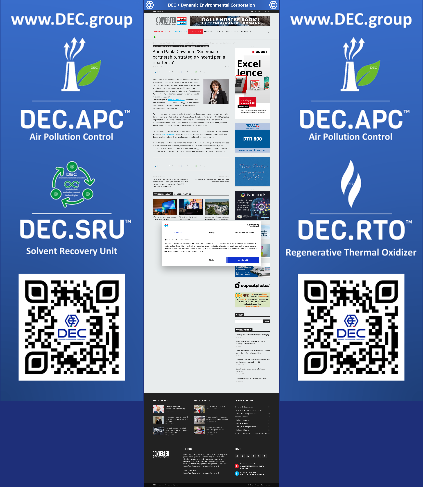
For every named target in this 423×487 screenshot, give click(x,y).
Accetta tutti (243, 260)
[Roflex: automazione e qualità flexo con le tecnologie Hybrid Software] (158, 420)
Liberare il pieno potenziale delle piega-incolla (251, 379)
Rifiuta (211, 260)
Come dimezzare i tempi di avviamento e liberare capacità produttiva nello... (176, 430)
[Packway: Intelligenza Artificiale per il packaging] (158, 409)
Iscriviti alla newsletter (252, 466)
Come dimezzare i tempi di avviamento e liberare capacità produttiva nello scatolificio (253, 352)
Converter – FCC (161, 31)
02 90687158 (191, 471)
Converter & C (179, 31)
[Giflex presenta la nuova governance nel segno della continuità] (165, 207)
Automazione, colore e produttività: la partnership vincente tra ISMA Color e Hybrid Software (217, 219)
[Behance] (255, 11)
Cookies (250, 485)
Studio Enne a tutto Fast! (215, 406)
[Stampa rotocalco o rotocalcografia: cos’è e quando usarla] (199, 430)
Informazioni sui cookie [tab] (244, 233)
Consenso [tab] (178, 233)
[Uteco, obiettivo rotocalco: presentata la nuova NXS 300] (199, 420)
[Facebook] (262, 11)
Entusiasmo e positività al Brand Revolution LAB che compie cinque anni (212, 180)
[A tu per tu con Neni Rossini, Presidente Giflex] (191, 207)
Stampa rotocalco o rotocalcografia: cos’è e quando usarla (215, 430)
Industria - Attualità (203, 46)
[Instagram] (252, 11)
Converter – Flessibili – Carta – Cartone (171, 43)
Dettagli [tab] (212, 233)
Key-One (175, 485)
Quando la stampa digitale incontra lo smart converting (251, 370)
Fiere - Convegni (179, 46)
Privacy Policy (259, 485)
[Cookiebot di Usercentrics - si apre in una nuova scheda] (249, 225)
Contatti (267, 485)
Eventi (218, 31)
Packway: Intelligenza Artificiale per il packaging (252, 335)
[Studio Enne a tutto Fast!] (199, 409)
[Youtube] (268, 11)
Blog (256, 31)
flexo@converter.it (194, 473)
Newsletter (231, 31)
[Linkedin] (258, 11)
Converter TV (195, 31)
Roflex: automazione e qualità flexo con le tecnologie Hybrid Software (250, 343)
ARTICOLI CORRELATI (162, 194)
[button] (267, 32)
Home (155, 43)
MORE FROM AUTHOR (182, 194)
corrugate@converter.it (210, 473)
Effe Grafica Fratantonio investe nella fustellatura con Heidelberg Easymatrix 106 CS (253, 361)
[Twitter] (265, 11)
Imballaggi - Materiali (190, 46)
